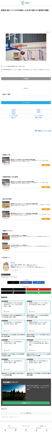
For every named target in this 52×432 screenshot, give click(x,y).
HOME (9, 426)
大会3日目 (13, 113)
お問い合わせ (38, 428)
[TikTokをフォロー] (13, 292)
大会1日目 (13, 110)
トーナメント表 (26, 102)
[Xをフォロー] (13, 289)
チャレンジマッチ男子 (13, 115)
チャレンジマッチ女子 (38, 115)
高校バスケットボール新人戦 (12, 276)
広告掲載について (43, 426)
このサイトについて (26, 426)
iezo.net (13, 262)
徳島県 (3, 276)
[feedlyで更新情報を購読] (38, 292)
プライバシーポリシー (13, 428)
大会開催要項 (26, 78)
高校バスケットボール (6, 274)
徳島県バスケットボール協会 (44, 130)
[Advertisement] (26, 21)
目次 (25, 88)
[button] (48, 267)
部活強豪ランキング (26, 403)
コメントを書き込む (26, 413)
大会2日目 (13, 111)
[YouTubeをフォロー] (38, 289)
